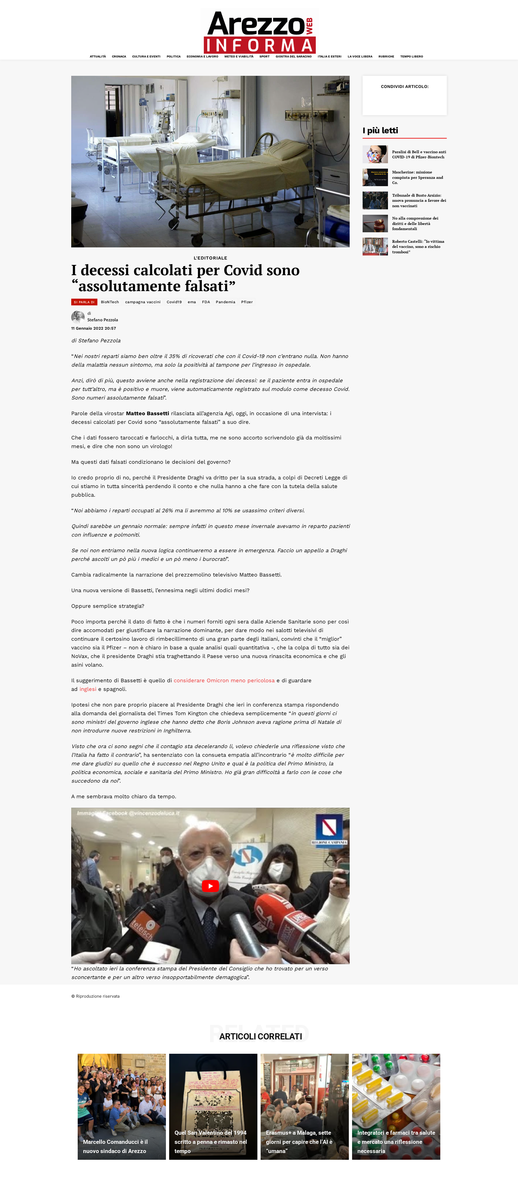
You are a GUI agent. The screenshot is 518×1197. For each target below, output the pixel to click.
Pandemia (225, 302)
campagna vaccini (143, 302)
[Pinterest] (399, 99)
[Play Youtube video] (210, 886)
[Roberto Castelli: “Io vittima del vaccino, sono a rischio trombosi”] (375, 246)
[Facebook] (374, 99)
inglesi (88, 689)
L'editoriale (210, 258)
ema (192, 302)
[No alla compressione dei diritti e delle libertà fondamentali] (375, 224)
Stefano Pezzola (102, 319)
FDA (206, 302)
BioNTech (110, 302)
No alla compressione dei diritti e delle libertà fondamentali (415, 223)
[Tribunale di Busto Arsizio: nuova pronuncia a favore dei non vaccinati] (375, 200)
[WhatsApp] (411, 99)
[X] (386, 99)
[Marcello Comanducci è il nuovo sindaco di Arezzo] (122, 1107)
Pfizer (247, 302)
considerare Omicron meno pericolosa (224, 680)
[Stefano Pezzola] (79, 317)
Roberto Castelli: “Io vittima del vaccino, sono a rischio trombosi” (418, 246)
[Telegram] (424, 99)
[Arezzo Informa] (259, 32)
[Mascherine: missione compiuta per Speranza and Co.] (375, 177)
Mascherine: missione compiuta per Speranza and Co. (417, 177)
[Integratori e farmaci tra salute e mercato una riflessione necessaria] (396, 1107)
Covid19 (174, 302)
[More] (436, 99)
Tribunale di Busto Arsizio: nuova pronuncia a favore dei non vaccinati (419, 200)
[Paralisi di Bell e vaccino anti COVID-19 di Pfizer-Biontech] (375, 154)
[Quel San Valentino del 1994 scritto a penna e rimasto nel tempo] (213, 1107)
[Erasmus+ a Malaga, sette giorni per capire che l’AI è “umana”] (305, 1107)
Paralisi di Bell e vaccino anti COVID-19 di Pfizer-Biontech (419, 154)
